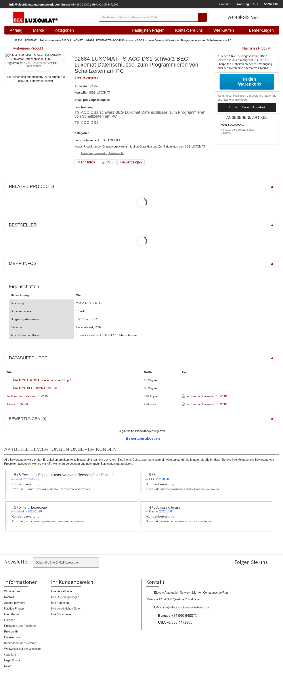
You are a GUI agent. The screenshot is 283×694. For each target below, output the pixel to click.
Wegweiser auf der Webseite (22, 648)
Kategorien (64, 30)
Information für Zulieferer (20, 643)
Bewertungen (131, 162)
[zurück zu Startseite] (8, 40)
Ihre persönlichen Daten (66, 608)
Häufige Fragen (14, 608)
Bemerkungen (261, 30)
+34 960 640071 (76, 4)
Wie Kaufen (223, 30)
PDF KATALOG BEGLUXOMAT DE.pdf (31, 388)
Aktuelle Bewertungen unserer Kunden (60, 449)
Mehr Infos (86, 162)
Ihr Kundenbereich (72, 581)
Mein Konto (11, 614)
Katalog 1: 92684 (17, 404)
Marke (38, 30)
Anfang (16, 30)
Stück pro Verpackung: (90, 100)
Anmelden (271, 4)
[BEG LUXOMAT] (50, 17)
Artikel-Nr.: (82, 86)
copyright (10, 654)
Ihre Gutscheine (61, 614)
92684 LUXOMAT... (232, 124)
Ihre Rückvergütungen (65, 597)
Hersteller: (81, 92)
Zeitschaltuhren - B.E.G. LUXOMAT (61, 40)
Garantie (9, 620)
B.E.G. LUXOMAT (25, 40)
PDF (109, 162)
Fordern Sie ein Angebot (247, 107)
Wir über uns (12, 591)
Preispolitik (11, 631)
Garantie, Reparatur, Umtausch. (102, 153)
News (7, 666)
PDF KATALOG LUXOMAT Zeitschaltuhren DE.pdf (38, 380)
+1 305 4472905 (105, 4)
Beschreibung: (84, 107)
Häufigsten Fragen (148, 30)
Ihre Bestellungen (62, 591)
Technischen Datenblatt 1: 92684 (27, 396)
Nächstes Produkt (256, 48)
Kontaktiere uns (189, 30)
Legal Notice (12, 660)
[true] (202, 17)
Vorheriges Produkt (28, 48)
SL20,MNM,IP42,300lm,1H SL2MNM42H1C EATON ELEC (55, 521)
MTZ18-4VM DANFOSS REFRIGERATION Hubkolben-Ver (190, 489)
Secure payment (14, 602)
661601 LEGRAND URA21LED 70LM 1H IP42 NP (186, 521)
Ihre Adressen (60, 602)
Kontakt (9, 597)
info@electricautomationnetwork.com (186, 607)
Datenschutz (12, 637)
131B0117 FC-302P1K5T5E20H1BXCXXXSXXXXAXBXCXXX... (59, 489)
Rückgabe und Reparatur (20, 625)
